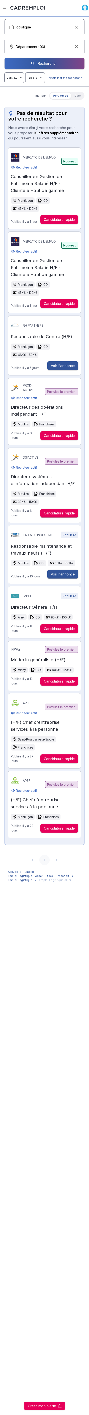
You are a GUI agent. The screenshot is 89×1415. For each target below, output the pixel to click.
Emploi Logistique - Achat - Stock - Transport (38, 876)
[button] (76, 27)
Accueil (13, 871)
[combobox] (44, 27)
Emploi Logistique (20, 880)
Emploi (29, 871)
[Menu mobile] (5, 8)
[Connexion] (85, 8)
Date (78, 95)
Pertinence (60, 95)
